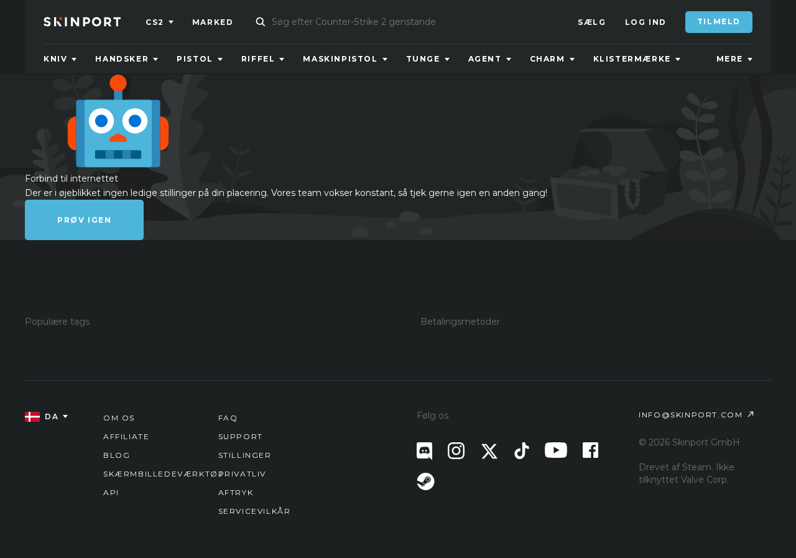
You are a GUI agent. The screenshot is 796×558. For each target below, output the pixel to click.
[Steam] (426, 481)
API (111, 492)
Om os (119, 417)
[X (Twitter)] (489, 451)
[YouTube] (556, 450)
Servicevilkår (254, 511)
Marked (213, 22)
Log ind (646, 22)
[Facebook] (590, 450)
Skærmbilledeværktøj (163, 473)
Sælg (592, 22)
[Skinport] (95, 21)
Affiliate (126, 436)
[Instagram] (456, 450)
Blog (116, 455)
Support (240, 436)
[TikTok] (521, 450)
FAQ (228, 417)
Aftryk (236, 492)
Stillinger (245, 455)
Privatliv (242, 473)
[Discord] (424, 451)
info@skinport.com (691, 414)
